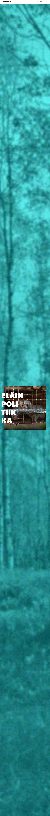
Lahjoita (45, 2)
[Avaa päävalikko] (38, 2)
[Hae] (41, 2)
